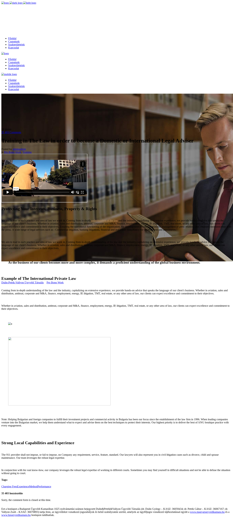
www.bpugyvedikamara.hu (16, 515)
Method (33, 486)
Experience (23, 486)
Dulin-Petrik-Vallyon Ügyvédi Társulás (22, 282)
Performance (44, 486)
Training (27, 152)
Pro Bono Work (55, 282)
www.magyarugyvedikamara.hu (207, 511)
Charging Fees (9, 486)
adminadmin (19, 149)
